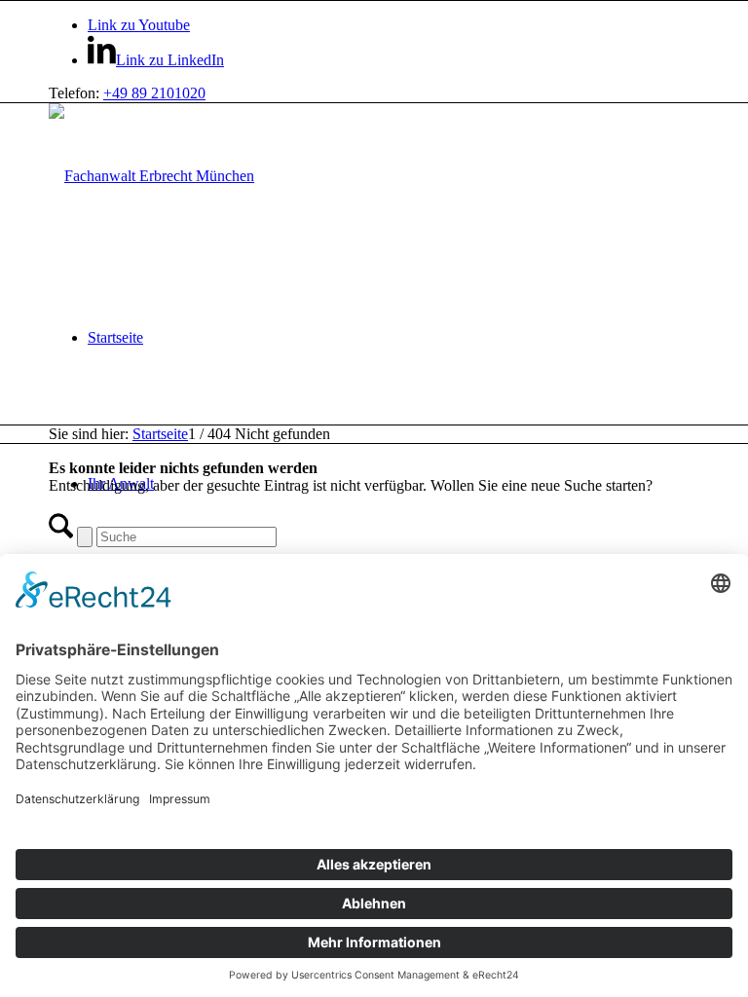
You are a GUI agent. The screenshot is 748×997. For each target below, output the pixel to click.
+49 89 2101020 (154, 93)
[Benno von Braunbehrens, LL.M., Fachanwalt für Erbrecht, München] (151, 175)
